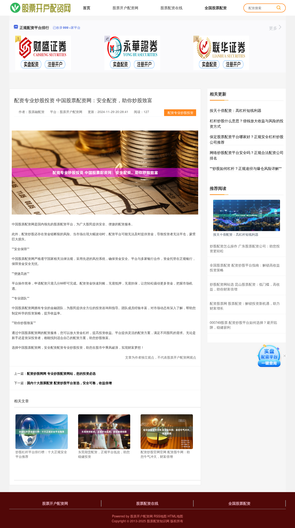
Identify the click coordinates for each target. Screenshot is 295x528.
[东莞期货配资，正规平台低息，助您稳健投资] (104, 431)
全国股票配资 (216, 7)
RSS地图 (160, 516)
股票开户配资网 (125, 7)
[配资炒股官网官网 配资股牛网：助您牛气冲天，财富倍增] (167, 431)
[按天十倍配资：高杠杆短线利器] (246, 215)
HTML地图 (175, 516)
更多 (273, 28)
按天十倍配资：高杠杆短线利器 (235, 110)
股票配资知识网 (158, 521)
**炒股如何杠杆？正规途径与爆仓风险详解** (246, 168)
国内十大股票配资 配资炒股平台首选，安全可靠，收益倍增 (69, 382)
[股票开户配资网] (40, 7)
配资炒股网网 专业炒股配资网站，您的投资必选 (61, 373)
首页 (86, 7)
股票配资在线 (171, 7)
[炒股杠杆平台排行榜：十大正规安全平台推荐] (41, 431)
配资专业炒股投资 (180, 112)
